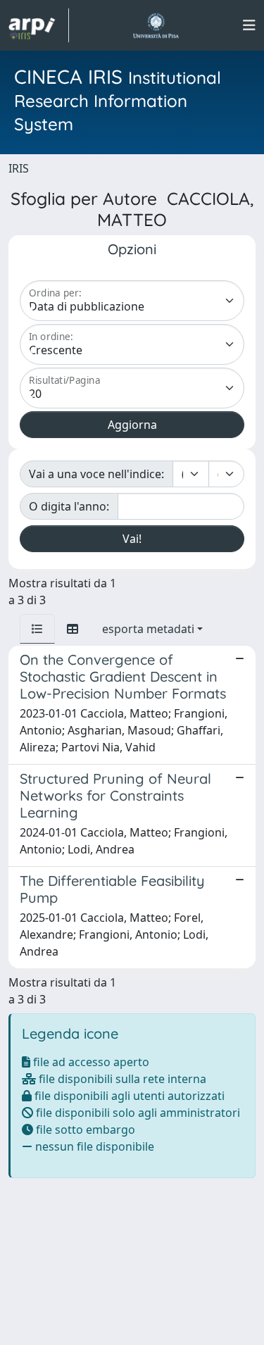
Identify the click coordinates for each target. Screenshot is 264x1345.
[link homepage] (38, 25)
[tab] (37, 629)
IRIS (18, 168)
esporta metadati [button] (148, 629)
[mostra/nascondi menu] (249, 25)
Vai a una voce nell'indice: (96, 474)
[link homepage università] (156, 25)
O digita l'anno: (69, 506)
